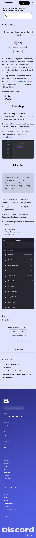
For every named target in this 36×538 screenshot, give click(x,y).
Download (6, 426)
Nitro (5, 429)
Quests (5, 485)
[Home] (8, 3)
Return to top (19, 349)
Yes (13, 331)
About (5, 444)
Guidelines (6, 506)
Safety (5, 466)
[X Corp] (5, 320)
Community (7, 478)
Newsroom (6, 454)
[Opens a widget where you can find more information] (29, 535)
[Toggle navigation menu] (32, 2)
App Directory (7, 435)
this (9, 188)
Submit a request (25, 341)
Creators (6, 475)
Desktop (8, 96)
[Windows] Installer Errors (11, 364)
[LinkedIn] (7, 320)
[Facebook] (2, 320)
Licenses (6, 513)
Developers (7, 482)
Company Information (10, 516)
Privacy (5, 500)
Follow (18, 51)
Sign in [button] (24, 3)
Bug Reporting (19, 10)
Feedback (6, 472)
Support (6, 463)
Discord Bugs (7, 367)
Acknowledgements (9, 509)
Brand (5, 451)
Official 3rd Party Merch (11, 488)
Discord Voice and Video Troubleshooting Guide (17, 374)
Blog (4, 469)
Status (5, 432)
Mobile (8, 99)
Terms (5, 497)
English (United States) (13, 408)
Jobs (4, 447)
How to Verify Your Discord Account (14, 371)
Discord (4, 8)
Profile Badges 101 (8, 377)
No (23, 331)
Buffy (20, 43)
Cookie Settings (8, 503)
